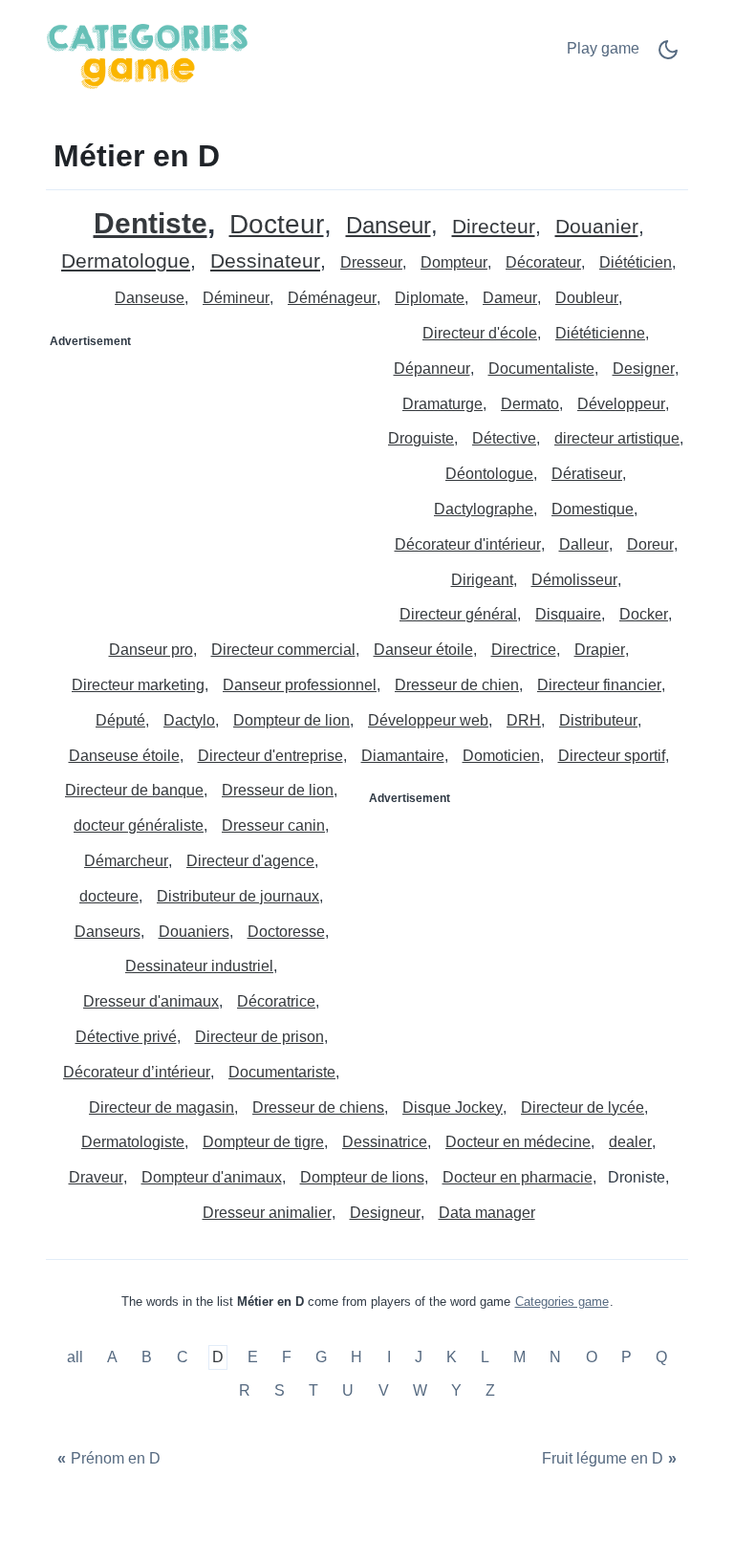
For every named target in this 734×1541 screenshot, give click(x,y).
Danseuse (149, 298)
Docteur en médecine (518, 1142)
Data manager (487, 1213)
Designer (644, 368)
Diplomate (429, 298)
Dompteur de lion (291, 720)
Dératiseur (586, 474)
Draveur (96, 1177)
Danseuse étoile (124, 756)
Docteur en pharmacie (518, 1177)
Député (120, 720)
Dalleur (584, 544)
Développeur (621, 404)
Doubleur (586, 298)
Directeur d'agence (250, 861)
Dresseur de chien (457, 685)
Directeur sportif (611, 756)
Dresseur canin (273, 825)
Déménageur (332, 298)
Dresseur (371, 262)
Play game (603, 48)
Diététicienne (600, 333)
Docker (643, 614)
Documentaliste (541, 368)
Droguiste (421, 438)
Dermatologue (125, 261)
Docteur (276, 225)
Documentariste (281, 1072)
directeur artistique (617, 438)
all (77, 1357)
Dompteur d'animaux (211, 1177)
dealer (630, 1142)
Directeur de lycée (582, 1107)
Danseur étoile (423, 649)
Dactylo (189, 720)
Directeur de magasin (161, 1107)
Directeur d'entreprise (270, 756)
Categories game (562, 1301)
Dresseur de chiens (318, 1107)
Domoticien (501, 756)
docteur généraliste (139, 825)
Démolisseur (574, 580)
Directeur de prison (259, 1037)
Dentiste (150, 223)
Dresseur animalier (267, 1213)
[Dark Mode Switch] (668, 56)
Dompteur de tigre (263, 1142)
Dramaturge (442, 404)
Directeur (493, 227)
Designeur (385, 1213)
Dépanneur (432, 368)
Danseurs (107, 931)
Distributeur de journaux (238, 896)
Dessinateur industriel (199, 966)
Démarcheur (126, 861)
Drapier (599, 649)
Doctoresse (286, 931)
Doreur (650, 544)
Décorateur (543, 262)
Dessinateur (265, 261)
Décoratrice (276, 1001)
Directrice (523, 649)
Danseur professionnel (300, 685)
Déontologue (489, 474)
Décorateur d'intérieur (468, 544)
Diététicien (635, 262)
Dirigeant (482, 580)
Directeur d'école (479, 333)
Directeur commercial (283, 649)
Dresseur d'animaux (151, 1001)
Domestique (592, 509)
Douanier (596, 227)
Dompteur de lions (362, 1177)
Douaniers (194, 931)
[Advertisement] (207, 476)
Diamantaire (402, 756)
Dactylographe (483, 509)
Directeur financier (599, 685)
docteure (109, 896)
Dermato (530, 404)
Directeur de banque (134, 790)
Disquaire (568, 614)
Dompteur (454, 262)
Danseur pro (151, 649)
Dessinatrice (384, 1142)
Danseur (388, 226)
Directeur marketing (138, 685)
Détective (504, 438)
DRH (524, 720)
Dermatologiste (132, 1142)
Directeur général (458, 614)
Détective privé (126, 1037)
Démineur (236, 298)
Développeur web (428, 720)
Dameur (510, 298)
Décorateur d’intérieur (136, 1072)
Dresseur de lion (278, 790)
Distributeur (598, 720)
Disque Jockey (452, 1107)
